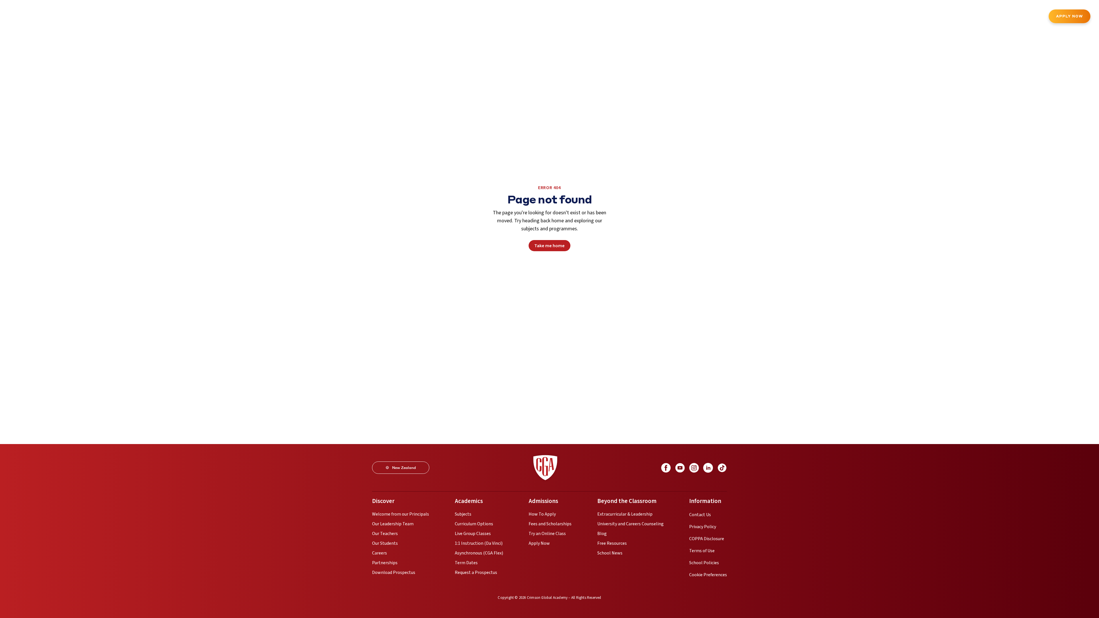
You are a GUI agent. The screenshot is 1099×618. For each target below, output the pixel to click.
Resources (257, 17)
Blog (602, 533)
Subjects (463, 514)
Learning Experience (185, 17)
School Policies (704, 563)
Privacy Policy (702, 527)
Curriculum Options (474, 524)
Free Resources (612, 543)
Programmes (79, 17)
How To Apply (542, 514)
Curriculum (112, 17)
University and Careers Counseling (630, 524)
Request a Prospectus (476, 572)
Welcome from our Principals (400, 514)
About (50, 17)
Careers (379, 553)
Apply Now (1069, 16)
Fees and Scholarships (550, 524)
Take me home (549, 246)
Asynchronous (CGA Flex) (479, 553)
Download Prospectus (393, 572)
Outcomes (226, 17)
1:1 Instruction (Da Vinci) (479, 543)
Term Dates (466, 562)
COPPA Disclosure (706, 539)
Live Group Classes (473, 533)
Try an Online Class (547, 533)
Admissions (144, 17)
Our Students (385, 543)
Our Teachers (385, 533)
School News (609, 553)
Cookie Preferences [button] (708, 575)
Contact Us (700, 515)
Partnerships (385, 562)
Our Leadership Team (393, 524)
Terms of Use (702, 551)
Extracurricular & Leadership (625, 514)
